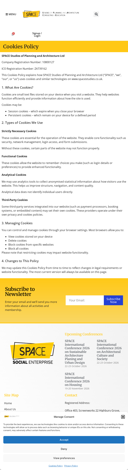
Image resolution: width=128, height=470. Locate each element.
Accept (64, 439)
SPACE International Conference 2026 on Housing (77, 379)
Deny (64, 449)
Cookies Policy (56, 466)
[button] (123, 417)
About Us (10, 409)
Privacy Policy (71, 466)
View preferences (64, 458)
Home (8, 403)
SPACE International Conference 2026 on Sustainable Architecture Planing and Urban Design (77, 352)
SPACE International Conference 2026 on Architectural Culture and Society (109, 350)
